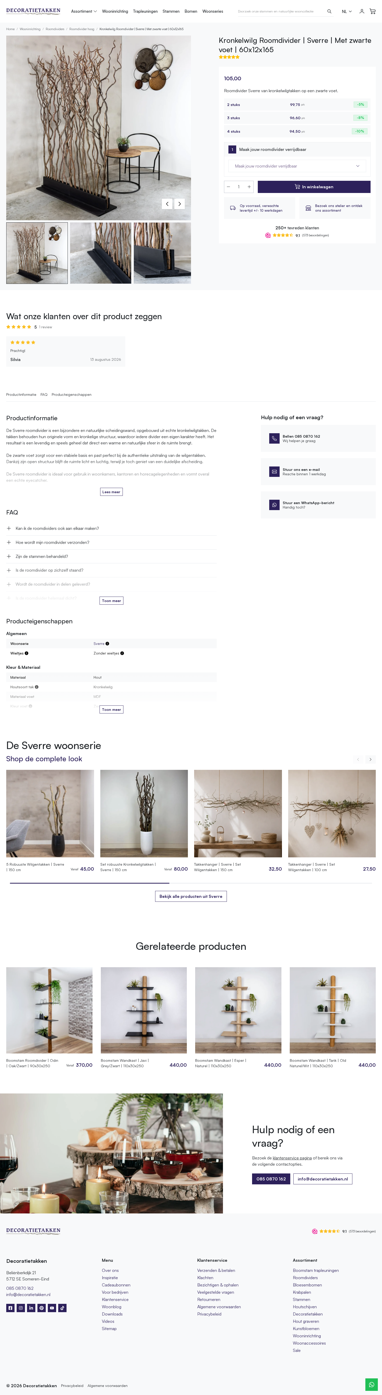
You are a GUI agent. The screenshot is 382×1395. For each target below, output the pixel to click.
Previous (167, 204)
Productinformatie (21, 394)
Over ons (110, 1270)
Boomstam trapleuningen (316, 1270)
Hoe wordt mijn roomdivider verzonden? (52, 542)
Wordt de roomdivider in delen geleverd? (53, 584)
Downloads (112, 1314)
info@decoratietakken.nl (323, 1179)
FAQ (44, 394)
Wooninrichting (115, 11)
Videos (108, 1321)
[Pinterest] (41, 1308)
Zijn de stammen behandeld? (42, 556)
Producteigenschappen (71, 394)
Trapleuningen (145, 11)
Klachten (205, 1277)
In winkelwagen (317, 187)
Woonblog (111, 1306)
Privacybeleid (209, 1314)
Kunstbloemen (306, 1328)
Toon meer (111, 600)
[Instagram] (21, 1308)
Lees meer (111, 492)
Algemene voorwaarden (219, 1306)
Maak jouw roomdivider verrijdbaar (272, 149)
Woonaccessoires (309, 1343)
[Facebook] (10, 1308)
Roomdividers (55, 29)
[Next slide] (370, 759)
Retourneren (208, 1299)
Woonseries (212, 11)
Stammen (171, 11)
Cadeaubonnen (116, 1284)
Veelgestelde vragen (215, 1292)
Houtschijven (305, 1306)
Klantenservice (115, 1299)
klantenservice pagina (292, 1157)
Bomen (191, 11)
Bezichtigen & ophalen (218, 1284)
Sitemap (109, 1328)
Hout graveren (306, 1321)
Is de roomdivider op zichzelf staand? (49, 570)
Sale (297, 1350)
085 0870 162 (20, 1288)
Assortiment (81, 11)
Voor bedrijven (115, 1292)
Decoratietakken (308, 1314)
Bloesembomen (307, 1284)
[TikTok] (62, 1308)
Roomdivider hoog (81, 29)
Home (10, 29)
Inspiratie (110, 1277)
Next (179, 204)
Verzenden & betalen (216, 1270)
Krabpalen (302, 1292)
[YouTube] (52, 1308)
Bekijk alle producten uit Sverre (191, 896)
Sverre (99, 643)
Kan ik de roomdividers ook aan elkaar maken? (57, 528)
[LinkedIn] (31, 1308)
